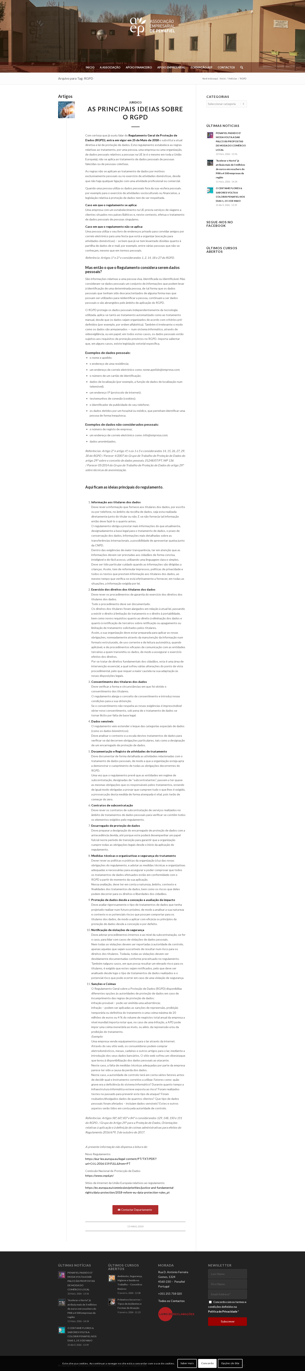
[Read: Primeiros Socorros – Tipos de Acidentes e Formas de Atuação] (112, 1301)
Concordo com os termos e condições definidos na (227, 1306)
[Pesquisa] (240, 67)
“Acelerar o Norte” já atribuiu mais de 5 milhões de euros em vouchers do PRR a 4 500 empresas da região (230, 169)
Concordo (207, 1363)
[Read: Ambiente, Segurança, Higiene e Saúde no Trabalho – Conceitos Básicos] (112, 1278)
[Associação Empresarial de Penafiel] (152, 33)
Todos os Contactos (171, 1301)
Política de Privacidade (222, 1311)
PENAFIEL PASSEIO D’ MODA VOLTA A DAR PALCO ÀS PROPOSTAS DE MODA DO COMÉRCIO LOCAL (231, 141)
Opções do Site (230, 1363)
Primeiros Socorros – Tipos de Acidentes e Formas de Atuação (129, 1303)
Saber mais (187, 1363)
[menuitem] (90, 67)
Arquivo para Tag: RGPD (75, 78)
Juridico (135, 102)
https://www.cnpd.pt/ (99, 1175)
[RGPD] (66, 109)
